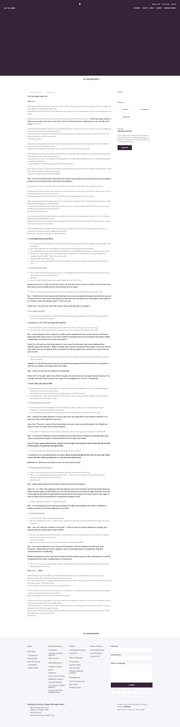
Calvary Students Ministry (55, 654)
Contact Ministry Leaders (76, 672)
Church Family (170, 8)
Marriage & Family (55, 679)
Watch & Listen (156, 4)
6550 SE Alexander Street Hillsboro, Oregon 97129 (39, 709)
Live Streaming (96, 653)
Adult (152, 8)
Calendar (73, 653)
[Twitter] (118, 692)
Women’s (52, 673)
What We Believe (34, 662)
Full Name (114, 646)
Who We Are (32, 658)
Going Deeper (75, 677)
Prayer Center (75, 687)
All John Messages (91, 79)
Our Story (32, 651)
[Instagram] (129, 692)
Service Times (165, 4)
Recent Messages (97, 650)
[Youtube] (124, 692)
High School (53, 658)
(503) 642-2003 (35, 712)
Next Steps (73, 684)
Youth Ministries (55, 646)
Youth (144, 8)
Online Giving (75, 665)
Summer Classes (55, 667)
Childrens (52, 650)
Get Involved (74, 668)
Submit (132, 685)
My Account (74, 662)
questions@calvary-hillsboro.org (42, 715)
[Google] (134, 692)
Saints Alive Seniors (56, 676)
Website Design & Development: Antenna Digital (130, 709)
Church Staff (33, 668)
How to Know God (77, 681)
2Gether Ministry (55, 682)
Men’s (50, 670)
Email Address (116, 655)
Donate (137, 8)
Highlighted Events (77, 650)
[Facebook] (113, 692)
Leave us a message (118, 663)
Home (30, 646)
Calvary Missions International (55, 691)
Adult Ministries (55, 663)
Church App (95, 656)
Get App (173, 4)
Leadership (32, 665)
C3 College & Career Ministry (56, 686)
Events (159, 8)
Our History (33, 655)
